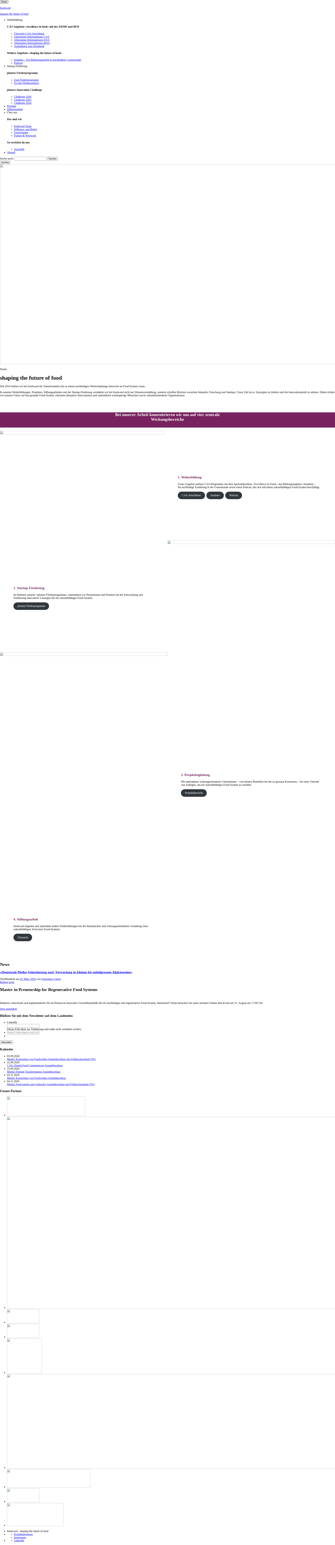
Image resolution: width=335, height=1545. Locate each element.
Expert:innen (21, 132)
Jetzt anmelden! (8, 1008)
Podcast (18, 62)
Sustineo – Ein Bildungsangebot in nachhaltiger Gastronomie (47, 59)
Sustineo (215, 495)
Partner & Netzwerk (25, 135)
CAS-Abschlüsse (191, 495)
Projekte (11, 106)
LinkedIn (12, 1022)
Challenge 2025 (22, 99)
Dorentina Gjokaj (51, 979)
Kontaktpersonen (23, 1534)
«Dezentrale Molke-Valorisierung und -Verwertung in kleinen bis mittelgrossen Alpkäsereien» (66, 972)
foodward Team (22, 126)
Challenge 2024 (22, 102)
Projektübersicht (194, 792)
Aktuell (11, 152)
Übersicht (22, 937)
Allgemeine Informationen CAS (31, 36)
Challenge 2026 (22, 96)
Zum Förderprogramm (26, 79)
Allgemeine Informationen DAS (31, 39)
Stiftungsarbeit (15, 109)
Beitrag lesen (7, 982)
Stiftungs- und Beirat (25, 129)
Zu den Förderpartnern (26, 83)
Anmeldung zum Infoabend (29, 46)
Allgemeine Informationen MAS (32, 43)
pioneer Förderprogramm (31, 605)
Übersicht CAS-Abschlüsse (29, 33)
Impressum (20, 1537)
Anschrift (19, 149)
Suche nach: (6, 158)
